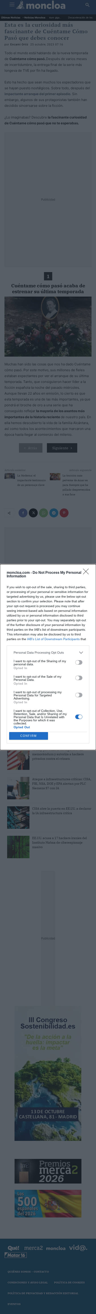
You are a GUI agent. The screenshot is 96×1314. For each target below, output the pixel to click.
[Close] (87, 573)
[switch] (78, 662)
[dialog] (48, 657)
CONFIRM (28, 735)
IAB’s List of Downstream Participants (53, 639)
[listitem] (48, 652)
